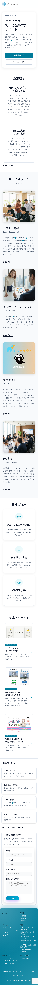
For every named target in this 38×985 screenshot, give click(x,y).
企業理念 (23, 916)
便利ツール (22, 975)
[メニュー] (34, 4)
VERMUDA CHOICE (30, 971)
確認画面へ (12, 898)
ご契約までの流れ (8, 958)
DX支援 (5, 935)
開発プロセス (7, 955)
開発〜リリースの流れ (10, 961)
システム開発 (7, 928)
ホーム (4, 913)
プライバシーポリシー (8, 971)
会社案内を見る (8, 166)
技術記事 (15, 975)
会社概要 (23, 918)
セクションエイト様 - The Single (27, 929)
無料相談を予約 (19, 55)
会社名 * (9, 851)
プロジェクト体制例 (9, 963)
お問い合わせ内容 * (12, 879)
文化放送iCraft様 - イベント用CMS (27, 950)
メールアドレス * (12, 869)
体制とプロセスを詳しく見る (11, 827)
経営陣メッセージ (26, 921)
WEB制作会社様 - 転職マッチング (27, 937)
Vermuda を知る (19, 62)
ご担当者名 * (10, 860)
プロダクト (6, 932)
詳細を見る (6, 262)
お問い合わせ (24, 955)
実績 (21, 925)
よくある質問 (24, 958)
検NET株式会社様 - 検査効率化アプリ (28, 946)
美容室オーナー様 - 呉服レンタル (28, 941)
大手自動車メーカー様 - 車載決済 (27, 933)
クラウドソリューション (10, 930)
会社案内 (23, 913)
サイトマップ (19, 971)
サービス (5, 925)
